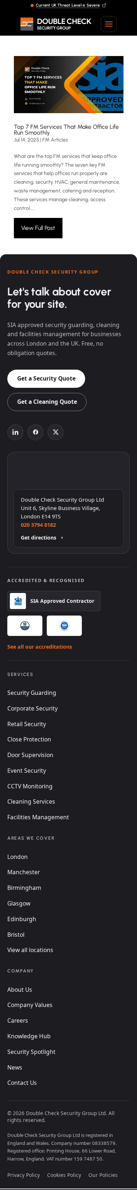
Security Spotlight (31, 1052)
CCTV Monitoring (30, 786)
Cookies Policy (64, 1174)
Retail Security (26, 724)
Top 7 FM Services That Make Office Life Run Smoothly (66, 129)
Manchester (23, 872)
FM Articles (55, 140)
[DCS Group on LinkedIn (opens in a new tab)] (15, 432)
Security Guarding (31, 693)
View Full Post (38, 227)
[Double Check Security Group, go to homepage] (55, 24)
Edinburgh (21, 919)
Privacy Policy (23, 1174)
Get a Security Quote (46, 378)
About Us (19, 990)
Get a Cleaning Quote (47, 402)
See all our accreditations (39, 646)
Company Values (30, 1005)
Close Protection (29, 739)
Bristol (15, 935)
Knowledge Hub (29, 1036)
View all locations (30, 950)
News (14, 1067)
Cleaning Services (31, 801)
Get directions (38, 537)
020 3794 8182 (38, 524)
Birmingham (24, 888)
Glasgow (18, 903)
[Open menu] (109, 24)
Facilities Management (38, 817)
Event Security (26, 771)
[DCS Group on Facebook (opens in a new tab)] (35, 432)
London (17, 857)
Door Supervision (30, 755)
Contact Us (22, 1083)
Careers (17, 1020)
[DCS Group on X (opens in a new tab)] (55, 432)
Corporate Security (32, 708)
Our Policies (103, 1174)
